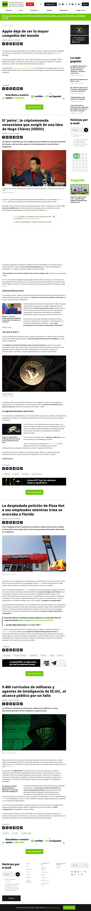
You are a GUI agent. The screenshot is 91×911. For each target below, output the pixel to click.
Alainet (4, 286)
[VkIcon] (59, 4)
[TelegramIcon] (69, 4)
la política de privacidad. (78, 135)
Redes (52, 655)
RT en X (11, 898)
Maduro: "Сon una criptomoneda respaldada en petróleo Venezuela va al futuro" (11, 319)
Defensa (6, 833)
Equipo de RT (80, 10)
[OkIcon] (75, 4)
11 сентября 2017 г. (34, 625)
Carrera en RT (45, 880)
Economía (6, 474)
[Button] (41, 4)
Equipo (43, 875)
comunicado (6, 631)
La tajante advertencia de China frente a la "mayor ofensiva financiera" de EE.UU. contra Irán (78, 69)
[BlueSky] (72, 4)
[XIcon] (66, 4)
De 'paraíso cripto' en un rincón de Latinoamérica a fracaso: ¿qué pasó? (79, 89)
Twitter (26, 590)
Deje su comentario (34, 107)
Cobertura (44, 877)
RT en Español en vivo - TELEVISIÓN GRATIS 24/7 (78, 40)
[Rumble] (62, 4)
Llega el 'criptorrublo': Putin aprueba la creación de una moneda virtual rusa (11, 439)
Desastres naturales (20, 655)
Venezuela (25, 474)
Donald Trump (52, 444)
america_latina (37, 474)
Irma (40, 583)
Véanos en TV (50, 4)
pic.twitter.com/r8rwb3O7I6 (41, 620)
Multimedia (63, 10)
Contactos (44, 872)
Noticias (9, 10)
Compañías (7, 655)
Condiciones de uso (44, 884)
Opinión (49, 10)
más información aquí (53, 908)
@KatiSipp (24, 620)
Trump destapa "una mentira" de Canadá (77, 98)
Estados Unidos (26, 833)
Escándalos (33, 655)
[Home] (5, 4)
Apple (57, 53)
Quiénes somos (43, 868)
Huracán (43, 655)
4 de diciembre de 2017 (44, 222)
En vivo (30, 4)
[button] (80, 30)
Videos (28, 872)
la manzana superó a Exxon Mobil (23, 68)
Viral (20, 10)
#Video (15, 216)
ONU (3, 799)
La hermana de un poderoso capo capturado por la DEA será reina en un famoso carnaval (79, 108)
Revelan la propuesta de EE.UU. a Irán (79, 80)
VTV (46, 210)
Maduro (16, 474)
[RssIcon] (78, 874)
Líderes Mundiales (29, 881)
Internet (15, 833)
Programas (33, 10)
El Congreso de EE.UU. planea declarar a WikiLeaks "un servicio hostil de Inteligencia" (10, 789)
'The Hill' (9, 766)
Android (58, 867)
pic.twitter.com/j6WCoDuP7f (32, 218)
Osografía (77, 180)
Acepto (78, 135)
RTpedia (28, 877)
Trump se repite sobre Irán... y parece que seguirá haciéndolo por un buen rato (78, 199)
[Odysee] (78, 871)
